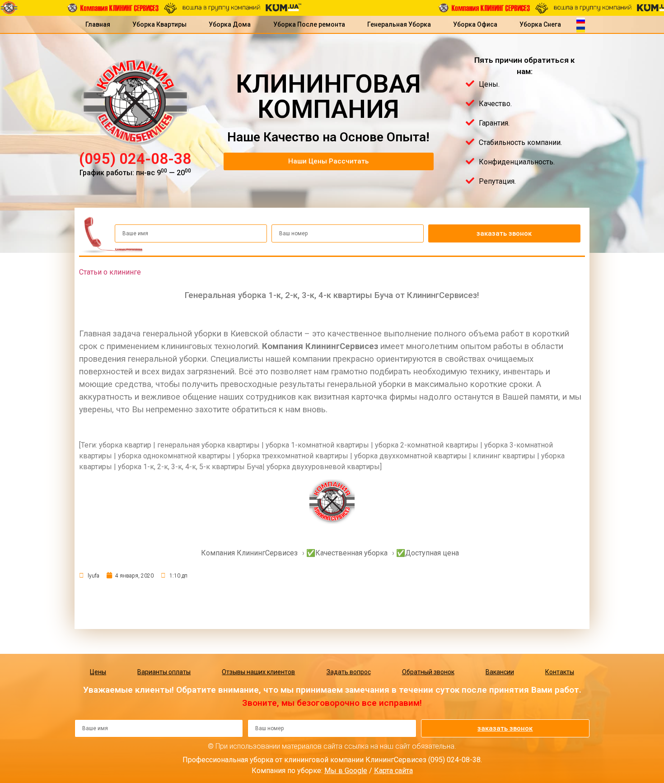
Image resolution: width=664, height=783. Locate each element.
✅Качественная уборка (347, 553)
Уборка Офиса (475, 24)
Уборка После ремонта (309, 24)
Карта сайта (393, 770)
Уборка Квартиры (159, 24)
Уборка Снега (540, 24)
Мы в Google (345, 770)
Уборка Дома (230, 24)
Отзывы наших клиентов (258, 672)
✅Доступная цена (427, 553)
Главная (97, 24)
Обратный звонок (428, 672)
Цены (98, 672)
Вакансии (500, 672)
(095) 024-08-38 (135, 159)
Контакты (559, 672)
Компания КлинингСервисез (249, 553)
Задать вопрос (349, 672)
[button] (329, 161)
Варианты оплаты (164, 672)
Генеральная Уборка (399, 24)
